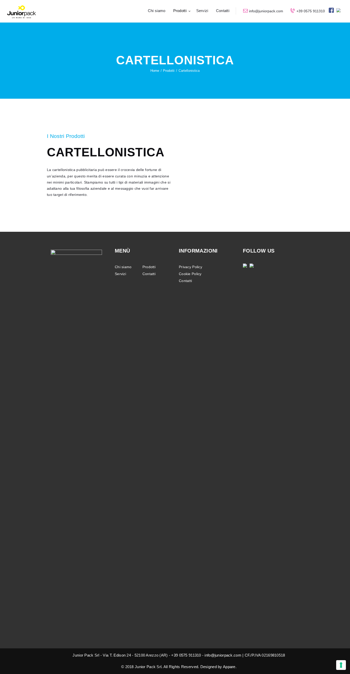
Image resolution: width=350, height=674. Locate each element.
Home (154, 71)
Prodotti (168, 71)
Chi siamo (123, 267)
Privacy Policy (190, 267)
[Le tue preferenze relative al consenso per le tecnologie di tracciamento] (341, 665)
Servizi (120, 274)
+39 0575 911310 (186, 655)
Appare (229, 667)
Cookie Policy (190, 274)
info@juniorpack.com (222, 655)
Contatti (149, 274)
